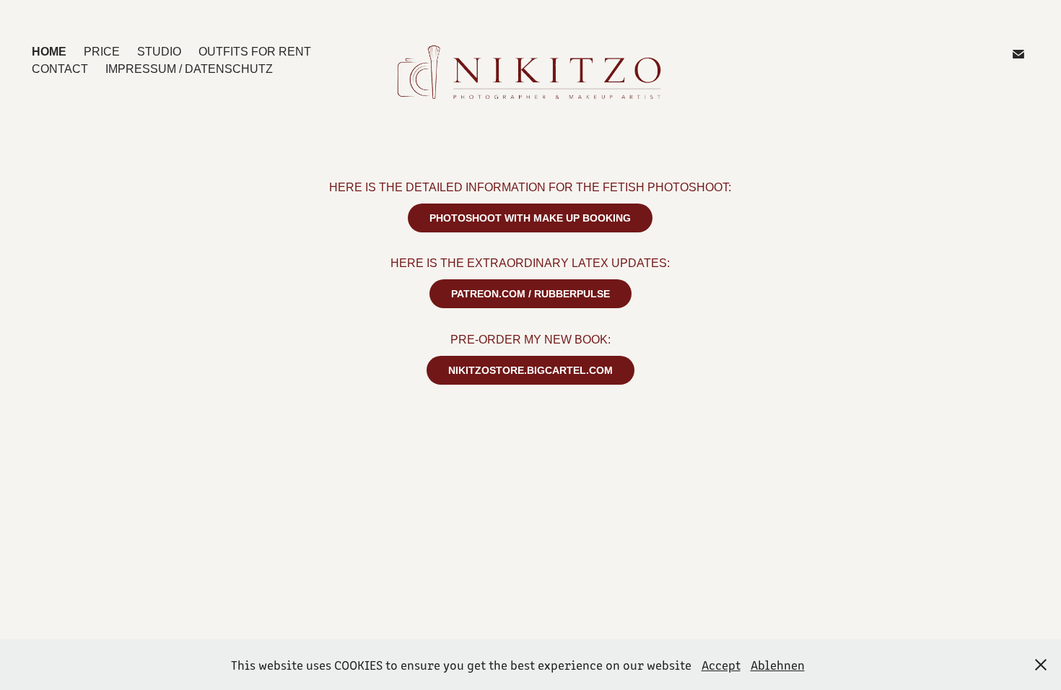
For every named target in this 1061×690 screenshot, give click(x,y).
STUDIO (159, 51)
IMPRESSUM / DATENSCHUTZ (189, 69)
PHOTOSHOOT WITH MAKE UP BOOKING (530, 218)
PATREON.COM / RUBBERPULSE (530, 294)
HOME (49, 51)
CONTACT (60, 69)
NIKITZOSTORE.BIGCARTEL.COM (530, 370)
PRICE (102, 51)
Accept (721, 664)
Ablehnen (778, 664)
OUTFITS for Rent (254, 51)
